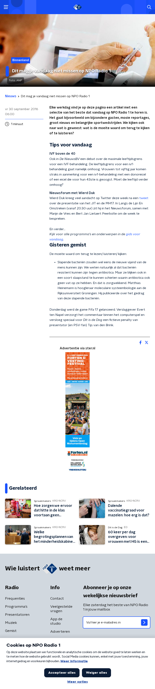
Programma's (16, 607)
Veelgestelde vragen (61, 609)
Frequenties (15, 598)
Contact (57, 598)
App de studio (56, 621)
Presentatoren (17, 615)
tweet (143, 198)
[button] (6, 7)
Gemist (11, 631)
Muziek (11, 623)
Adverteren (60, 632)
